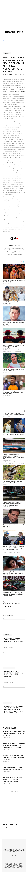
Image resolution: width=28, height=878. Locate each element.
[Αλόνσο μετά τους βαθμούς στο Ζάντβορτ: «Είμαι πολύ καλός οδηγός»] (14, 660)
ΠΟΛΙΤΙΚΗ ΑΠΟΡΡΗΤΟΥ (18, 849)
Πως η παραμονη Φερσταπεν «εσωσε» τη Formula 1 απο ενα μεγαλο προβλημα (14, 745)
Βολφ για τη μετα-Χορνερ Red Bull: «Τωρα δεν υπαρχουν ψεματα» (13, 779)
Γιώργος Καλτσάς (8, 74)
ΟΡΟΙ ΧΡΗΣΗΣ (7, 849)
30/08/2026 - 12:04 (6, 783)
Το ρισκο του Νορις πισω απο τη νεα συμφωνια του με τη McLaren (14, 733)
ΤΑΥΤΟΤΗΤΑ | (10, 851)
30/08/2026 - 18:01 (6, 749)
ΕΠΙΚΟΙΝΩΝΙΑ (17, 851)
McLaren (7, 702)
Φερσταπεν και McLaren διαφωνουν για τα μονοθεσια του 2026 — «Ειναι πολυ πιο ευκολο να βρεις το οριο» (13, 710)
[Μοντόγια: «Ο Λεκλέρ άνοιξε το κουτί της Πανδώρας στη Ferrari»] (14, 626)
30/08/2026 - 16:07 (8, 647)
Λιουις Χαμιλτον (14, 604)
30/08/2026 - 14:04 (6, 771)
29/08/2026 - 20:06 (8, 682)
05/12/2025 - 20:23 (18, 74)
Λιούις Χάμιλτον (20, 91)
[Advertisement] (14, 15)
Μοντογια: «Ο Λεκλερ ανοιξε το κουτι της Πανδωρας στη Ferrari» (13, 639)
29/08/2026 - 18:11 (8, 719)
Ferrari (6, 53)
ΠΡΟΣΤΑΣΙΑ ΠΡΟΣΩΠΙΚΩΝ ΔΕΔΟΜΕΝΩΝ (13, 850)
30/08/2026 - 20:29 (6, 737)
